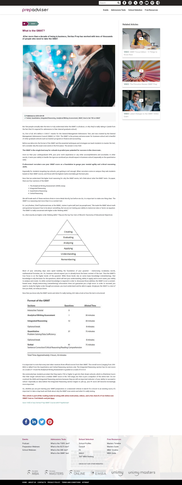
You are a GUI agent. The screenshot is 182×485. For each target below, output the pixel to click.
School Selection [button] (135, 10)
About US (32, 482)
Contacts (42, 482)
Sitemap (85, 482)
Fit (80, 450)
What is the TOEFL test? (60, 443)
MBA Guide (111, 453)
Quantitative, (36, 118)
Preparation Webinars (31, 447)
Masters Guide (113, 447)
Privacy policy (54, 482)
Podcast (25, 443)
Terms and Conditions (71, 482)
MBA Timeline (112, 450)
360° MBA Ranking (86, 457)
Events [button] (106, 10)
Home (24, 482)
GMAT (33, 24)
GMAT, (80, 118)
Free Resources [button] (151, 10)
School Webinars (29, 450)
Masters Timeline (114, 443)
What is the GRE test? (59, 450)
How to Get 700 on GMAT (91, 118)
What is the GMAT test (60, 453)
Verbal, (29, 118)
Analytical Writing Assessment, (67, 118)
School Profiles (85, 443)
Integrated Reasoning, (48, 118)
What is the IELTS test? (60, 447)
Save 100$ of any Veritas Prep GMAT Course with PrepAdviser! (46, 403)
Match (81, 453)
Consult (82, 447)
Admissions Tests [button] (118, 10)
